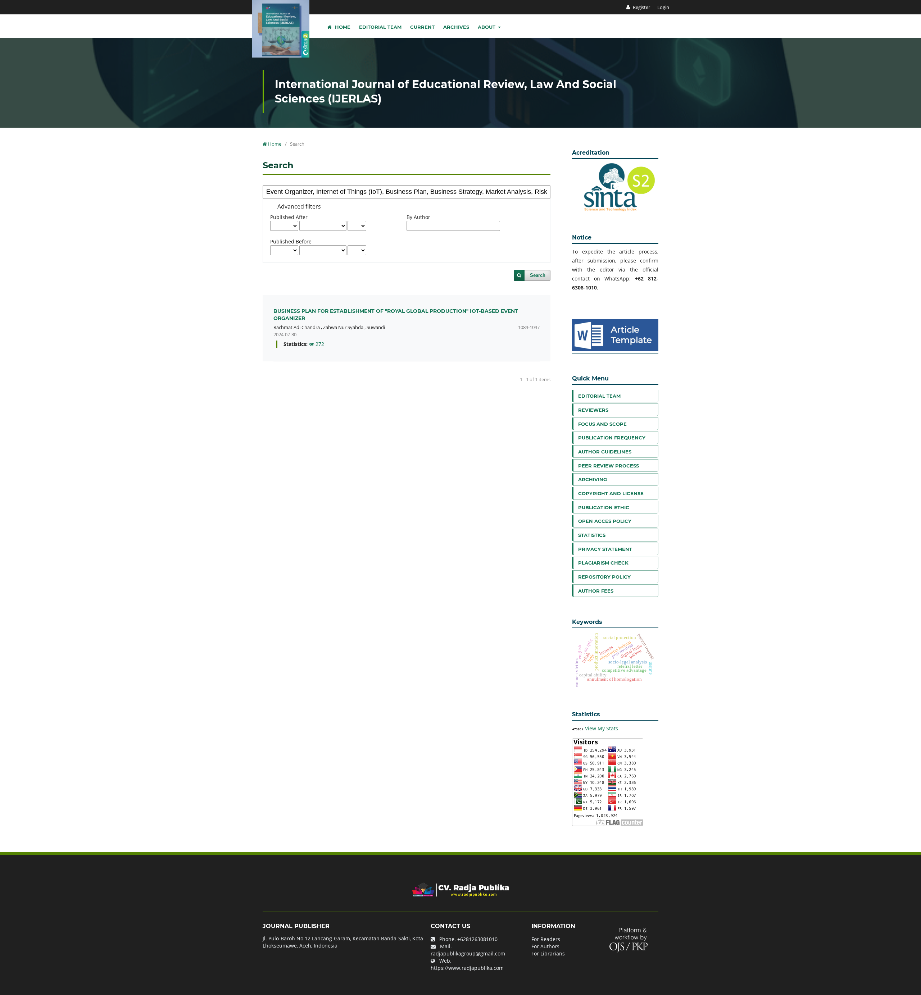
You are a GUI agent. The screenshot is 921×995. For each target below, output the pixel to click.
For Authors (545, 946)
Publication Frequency (611, 438)
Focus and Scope (602, 424)
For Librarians (548, 953)
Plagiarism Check (603, 563)
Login (663, 7)
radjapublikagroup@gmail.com (468, 953)
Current (422, 27)
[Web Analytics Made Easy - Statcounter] (578, 728)
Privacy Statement (605, 549)
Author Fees (595, 591)
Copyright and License (611, 493)
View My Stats (601, 728)
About (487, 27)
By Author (418, 217)
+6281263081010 (477, 939)
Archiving (592, 479)
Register (641, 7)
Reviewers (593, 410)
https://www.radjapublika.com (467, 967)
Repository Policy (604, 577)
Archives (456, 27)
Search (537, 275)
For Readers (545, 939)
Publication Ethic (603, 507)
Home (342, 27)
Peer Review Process (608, 466)
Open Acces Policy (604, 521)
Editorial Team (380, 27)
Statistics (591, 535)
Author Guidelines (604, 452)
